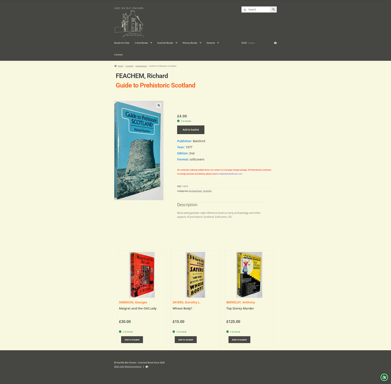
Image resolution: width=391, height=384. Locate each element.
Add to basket (191, 129)
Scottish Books (165, 42)
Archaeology (141, 66)
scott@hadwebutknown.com (229, 174)
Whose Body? (182, 308)
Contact (118, 54)
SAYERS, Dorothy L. (186, 302)
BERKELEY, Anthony (240, 302)
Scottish (129, 66)
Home (120, 66)
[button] (158, 105)
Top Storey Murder (240, 308)
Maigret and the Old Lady (138, 308)
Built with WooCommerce (127, 366)
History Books (190, 42)
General (211, 42)
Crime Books (141, 42)
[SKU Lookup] (146, 366)
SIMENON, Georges (133, 302)
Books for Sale (121, 42)
